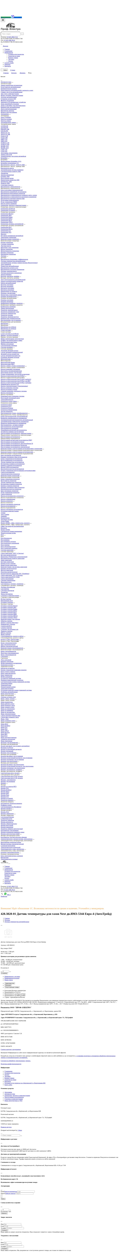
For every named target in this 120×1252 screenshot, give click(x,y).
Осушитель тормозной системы (11, 678)
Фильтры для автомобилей (9, 742)
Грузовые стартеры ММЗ (9, 614)
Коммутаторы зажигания (9, 565)
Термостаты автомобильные (10, 266)
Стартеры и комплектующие (10, 595)
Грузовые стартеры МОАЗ (9, 616)
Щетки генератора (7, 249)
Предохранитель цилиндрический (12, 426)
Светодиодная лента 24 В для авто (12, 776)
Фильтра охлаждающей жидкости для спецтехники (17, 766)
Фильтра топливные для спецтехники (13, 768)
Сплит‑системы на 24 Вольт (10, 333)
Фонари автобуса (6, 808)
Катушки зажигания (7, 562)
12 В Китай (4, 126)
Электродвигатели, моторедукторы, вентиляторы (16, 839)
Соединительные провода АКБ (11, 171)
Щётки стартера (6, 633)
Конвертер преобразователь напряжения (14, 418)
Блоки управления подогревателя (11, 459)
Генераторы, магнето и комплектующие (13, 205)
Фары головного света (8, 720)
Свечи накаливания (7, 578)
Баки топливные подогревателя (11, 455)
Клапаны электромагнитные (10, 852)
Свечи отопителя (6, 494)
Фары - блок (5, 719)
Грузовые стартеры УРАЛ (9, 617)
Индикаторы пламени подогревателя (12, 464)
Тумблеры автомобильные (9, 692)
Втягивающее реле (7, 600)
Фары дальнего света (7, 707)
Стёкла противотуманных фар (10, 715)
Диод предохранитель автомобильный (13, 279)
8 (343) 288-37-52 (12, 37)
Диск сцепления (6, 660)
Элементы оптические (8, 739)
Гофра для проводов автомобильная (12, 526)
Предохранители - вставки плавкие (12, 425)
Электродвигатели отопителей (10, 847)
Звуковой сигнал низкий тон (10, 354)
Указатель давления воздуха (10, 317)
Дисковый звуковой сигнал (9, 350)
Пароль (8, 1193)
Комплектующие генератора (10, 239)
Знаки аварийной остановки (10, 104)
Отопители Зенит (6, 404)
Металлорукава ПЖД (7, 364)
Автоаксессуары (6, 82)
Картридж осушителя (7, 668)
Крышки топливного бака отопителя (12, 487)
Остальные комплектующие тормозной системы (16, 690)
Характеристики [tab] (9, 983)
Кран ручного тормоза (8, 671)
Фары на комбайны (7, 710)
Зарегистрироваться (10, 1191)
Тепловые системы (7, 519)
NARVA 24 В (5, 144)
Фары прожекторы (7, 702)
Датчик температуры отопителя (11, 482)
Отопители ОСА (6, 406)
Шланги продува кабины (9, 112)
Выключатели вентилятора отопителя (13, 193)
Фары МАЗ (4, 724)
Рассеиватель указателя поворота (11, 803)
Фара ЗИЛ (4, 734)
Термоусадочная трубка (8, 533)
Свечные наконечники (8, 580)
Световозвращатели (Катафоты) (11, 807)
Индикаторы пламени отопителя (11, 484)
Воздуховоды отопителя (8, 480)
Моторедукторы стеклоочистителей (12, 844)
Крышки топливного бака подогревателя (14, 457)
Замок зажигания (6, 560)
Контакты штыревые (7, 290)
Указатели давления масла (9, 310)
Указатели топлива (7, 315)
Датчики (3, 256)
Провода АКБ (5, 183)
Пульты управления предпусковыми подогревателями (18, 470)
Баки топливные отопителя (9, 491)
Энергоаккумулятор (7, 688)
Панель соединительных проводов (12, 281)
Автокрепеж (5, 114)
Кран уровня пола (6, 675)
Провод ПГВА (5, 529)
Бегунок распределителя (8, 555)
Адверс (3, 513)
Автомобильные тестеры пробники (12, 170)
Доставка (11, 59)
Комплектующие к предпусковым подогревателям (17, 452)
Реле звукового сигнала (8, 541)
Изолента (4, 528)
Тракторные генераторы (8, 237)
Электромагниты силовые (9, 859)
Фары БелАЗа (5, 732)
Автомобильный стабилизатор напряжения (14, 421)
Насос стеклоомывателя (8, 655)
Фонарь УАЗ (5, 788)
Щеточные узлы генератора (9, 247)
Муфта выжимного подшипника (11, 663)
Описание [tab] (8, 985)
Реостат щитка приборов (9, 203)
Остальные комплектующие (10, 511)
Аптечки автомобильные (9, 97)
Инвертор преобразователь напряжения (13, 423)
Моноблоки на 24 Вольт (8, 328)
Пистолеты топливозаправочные (11, 371)
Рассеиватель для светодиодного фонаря (14, 837)
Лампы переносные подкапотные (11, 85)
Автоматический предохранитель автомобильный (17, 420)
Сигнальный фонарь (7, 817)
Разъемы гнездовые (7, 300)
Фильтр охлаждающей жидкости (11, 749)
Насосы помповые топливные (10, 369)
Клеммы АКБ (5, 176)
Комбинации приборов (8, 306)
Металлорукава (6, 359)
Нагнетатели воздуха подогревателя (12, 469)
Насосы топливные (7, 393)
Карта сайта (8, 1085)
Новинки (7, 64)
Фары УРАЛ (5, 731)
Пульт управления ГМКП (9, 202)
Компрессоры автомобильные (10, 107)
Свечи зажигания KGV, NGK (10, 577)
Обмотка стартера (6, 621)
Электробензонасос (7, 399)
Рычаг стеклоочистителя (8, 643)
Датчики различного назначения (11, 273)
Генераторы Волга (6, 229)
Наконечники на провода (9, 291)
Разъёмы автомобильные (9, 296)
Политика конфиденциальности (11, 1064)
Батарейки (4, 158)
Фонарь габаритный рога (9, 823)
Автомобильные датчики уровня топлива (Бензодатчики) (19, 263)
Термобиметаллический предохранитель (14, 430)
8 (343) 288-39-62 (9, 40)
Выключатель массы (7, 168)
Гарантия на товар (14, 56)
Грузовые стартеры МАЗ (8, 612)
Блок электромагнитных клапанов (12, 856)
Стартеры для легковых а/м (9, 629)
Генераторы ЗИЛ (6, 215)
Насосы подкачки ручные (9, 389)
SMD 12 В (4, 139)
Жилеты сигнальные (7, 100)
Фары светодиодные (7, 693)
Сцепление (4, 656)
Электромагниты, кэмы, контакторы (12, 849)
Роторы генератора (7, 242)
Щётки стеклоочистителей (9, 646)
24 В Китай (4, 127)
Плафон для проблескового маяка (11, 340)
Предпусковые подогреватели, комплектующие (16, 433)
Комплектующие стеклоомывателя (12, 648)
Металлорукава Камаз (8, 362)
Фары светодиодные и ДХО (13, 1100)
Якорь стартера (5, 634)
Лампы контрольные (7, 308)
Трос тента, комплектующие (10, 94)
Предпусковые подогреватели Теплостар (14, 445)
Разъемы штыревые (7, 301)
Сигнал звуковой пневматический (12, 352)
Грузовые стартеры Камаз (9, 609)
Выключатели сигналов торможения (12, 269)
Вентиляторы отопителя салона (11, 842)
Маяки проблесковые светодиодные (12, 339)
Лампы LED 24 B (6, 154)
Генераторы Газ (6, 230)
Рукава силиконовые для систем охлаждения (15, 374)
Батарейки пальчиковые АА (10, 163)
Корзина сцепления (7, 661)
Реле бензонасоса (6, 538)
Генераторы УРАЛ (6, 222)
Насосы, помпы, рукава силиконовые (13, 366)
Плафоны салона (6, 805)
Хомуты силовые (6, 119)
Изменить (4, 1213)
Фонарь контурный (7, 825)
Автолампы (8, 1092)
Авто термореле (6, 264)
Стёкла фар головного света (10, 717)
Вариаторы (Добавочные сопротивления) (14, 557)
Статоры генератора (7, 244)
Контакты (7, 66)
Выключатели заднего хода (9, 268)
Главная (7, 49)
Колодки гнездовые (7, 284)
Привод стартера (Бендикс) (9, 622)
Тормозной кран (6, 685)
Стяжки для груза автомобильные (11, 92)
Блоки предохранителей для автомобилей (14, 416)
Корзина (23, 73)
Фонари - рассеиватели (8, 780)
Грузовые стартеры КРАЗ (9, 611)
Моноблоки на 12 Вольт (8, 327)
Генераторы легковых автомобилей (12, 224)
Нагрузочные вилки (7, 178)
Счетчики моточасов (7, 590)
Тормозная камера (6, 683)
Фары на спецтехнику (8, 709)
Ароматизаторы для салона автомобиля (13, 156)
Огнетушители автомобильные (11, 87)
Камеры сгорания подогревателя (11, 465)
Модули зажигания (7, 570)
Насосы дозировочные (8, 499)
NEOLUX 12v (5, 132)
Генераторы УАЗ (6, 232)
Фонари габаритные (7, 813)
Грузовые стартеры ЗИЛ (8, 607)
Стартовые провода (7, 185)
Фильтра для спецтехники (9, 761)
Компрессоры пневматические (10, 318)
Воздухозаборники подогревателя (11, 460)
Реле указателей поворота (9, 548)
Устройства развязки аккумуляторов (12, 431)
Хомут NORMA (6, 117)
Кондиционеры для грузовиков (11, 320)
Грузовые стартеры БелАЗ (9, 606)
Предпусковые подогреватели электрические (15, 447)
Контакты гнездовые (7, 288)
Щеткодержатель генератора (10, 251)
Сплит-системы (6, 330)
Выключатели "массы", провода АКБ (13, 165)
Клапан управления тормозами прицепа (13, 670)
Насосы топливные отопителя (10, 504)
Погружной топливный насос (10, 398)
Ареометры (4, 173)
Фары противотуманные (8, 737)
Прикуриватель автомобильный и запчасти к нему (17, 90)
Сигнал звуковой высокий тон (10, 355)
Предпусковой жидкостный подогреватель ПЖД (16, 440)
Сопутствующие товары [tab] (12, 987)
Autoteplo (4, 516)
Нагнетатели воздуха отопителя (11, 489)
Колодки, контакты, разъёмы (10, 276)
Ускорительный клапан (8, 687)
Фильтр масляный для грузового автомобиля (15, 746)
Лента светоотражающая (8, 109)
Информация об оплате (11, 978)
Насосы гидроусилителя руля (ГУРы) (12, 376)
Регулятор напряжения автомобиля (12, 235)
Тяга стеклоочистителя (8, 644)
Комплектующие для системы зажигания (14, 567)
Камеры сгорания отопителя (10, 486)
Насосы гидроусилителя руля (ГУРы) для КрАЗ (16, 379)
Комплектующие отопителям (10, 475)
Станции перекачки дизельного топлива (14, 391)
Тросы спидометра (7, 594)
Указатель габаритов (7, 820)
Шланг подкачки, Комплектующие (12, 95)
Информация (8, 52)
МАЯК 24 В (5, 148)
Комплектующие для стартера (10, 619)
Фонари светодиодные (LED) (10, 834)
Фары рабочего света (7, 704)
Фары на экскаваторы (8, 712)
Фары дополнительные (8, 714)
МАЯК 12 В (5, 146)
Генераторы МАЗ (6, 220)
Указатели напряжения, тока (10, 312)
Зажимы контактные (7, 175)
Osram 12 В (4, 136)
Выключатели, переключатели (10, 186)
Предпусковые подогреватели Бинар (12, 442)
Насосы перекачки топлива (9, 388)
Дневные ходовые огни (8, 697)
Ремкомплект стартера (8, 624)
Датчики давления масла (9, 271)
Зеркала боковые (6, 274)
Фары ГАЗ (4, 727)
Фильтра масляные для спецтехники (12, 764)
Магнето (3, 234)
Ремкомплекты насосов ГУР (10, 384)
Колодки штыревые (7, 286)
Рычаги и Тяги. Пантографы (10, 639)
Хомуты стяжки (6, 121)
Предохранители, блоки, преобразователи (14, 413)
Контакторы (5, 857)
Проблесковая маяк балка (9, 342)
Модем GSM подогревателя (9, 467)
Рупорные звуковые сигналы (10, 357)
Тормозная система (7, 665)
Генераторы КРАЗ (6, 219)
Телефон (3, 1228)
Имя (2, 1224)
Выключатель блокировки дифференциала (14, 259)
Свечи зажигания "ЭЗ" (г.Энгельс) (12, 575)
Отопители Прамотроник (9, 410)
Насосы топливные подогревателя (12, 509)
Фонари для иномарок (8, 781)
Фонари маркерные (7, 827)
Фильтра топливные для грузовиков (12, 759)
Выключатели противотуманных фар (13, 198)
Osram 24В (4, 137)
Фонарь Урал (5, 795)
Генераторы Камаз (6, 217)
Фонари (3, 783)
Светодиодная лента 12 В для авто (12, 778)
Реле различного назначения (10, 543)
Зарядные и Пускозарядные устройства (13, 102)
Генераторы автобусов (8, 208)
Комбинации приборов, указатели (12, 303)
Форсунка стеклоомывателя (10, 653)
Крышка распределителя (8, 568)
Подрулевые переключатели (10, 200)
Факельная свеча (6, 582)
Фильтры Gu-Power (7, 747)
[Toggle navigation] (3, 20)
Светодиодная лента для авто (10, 773)
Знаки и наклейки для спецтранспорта (13, 105)
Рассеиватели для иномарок (10, 830)
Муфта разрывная (6, 676)
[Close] (1, 80)
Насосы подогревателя (8, 506)
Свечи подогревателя (7, 472)
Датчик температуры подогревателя (12, 462)
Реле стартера (5, 545)
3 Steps (20, 1130)
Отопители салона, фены (9, 401)
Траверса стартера (6, 631)
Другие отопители (7, 411)
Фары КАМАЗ (5, 725)
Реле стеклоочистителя (8, 546)
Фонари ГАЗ (5, 796)
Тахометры (4, 592)
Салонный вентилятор (8, 845)
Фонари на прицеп (7, 798)
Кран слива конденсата (8, 673)
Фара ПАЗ (4, 736)
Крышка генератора (7, 252)
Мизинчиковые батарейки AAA (11, 161)
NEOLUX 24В (5, 134)
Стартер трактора (6, 627)
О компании (8, 51)
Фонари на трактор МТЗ (8, 786)
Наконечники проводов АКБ (10, 180)
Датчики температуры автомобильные (13, 261)
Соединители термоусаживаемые (11, 531)
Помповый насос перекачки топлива (12, 396)
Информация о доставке (12, 976)
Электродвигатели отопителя (10, 474)
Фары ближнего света (8, 705)
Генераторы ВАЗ (6, 227)
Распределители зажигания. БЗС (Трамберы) (15, 573)
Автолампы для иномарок (9, 153)
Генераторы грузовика (8, 210)
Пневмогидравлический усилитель (12, 680)
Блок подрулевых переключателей (12, 190)
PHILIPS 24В (5, 129)
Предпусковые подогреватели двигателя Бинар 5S (17, 443)
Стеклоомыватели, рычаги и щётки (12, 636)
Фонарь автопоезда (7, 822)
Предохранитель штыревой (9, 428)
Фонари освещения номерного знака (12, 832)
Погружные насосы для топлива (11, 372)
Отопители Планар (7, 408)
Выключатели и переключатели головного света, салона (19, 195)
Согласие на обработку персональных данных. (16, 1061)
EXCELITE (4, 131)
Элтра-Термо (5, 521)
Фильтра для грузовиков (8, 753)
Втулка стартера (6, 599)
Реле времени (5, 540)
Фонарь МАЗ (5, 791)
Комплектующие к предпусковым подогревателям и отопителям (21, 448)
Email (9, 1191)
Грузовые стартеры (7, 602)
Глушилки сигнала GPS (8, 99)
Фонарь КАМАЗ (6, 790)
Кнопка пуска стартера (8, 563)
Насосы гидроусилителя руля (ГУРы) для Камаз (16, 382)
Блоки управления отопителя (10, 479)
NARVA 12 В (5, 143)
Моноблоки (4, 323)
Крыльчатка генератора (8, 254)
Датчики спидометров (8, 587)
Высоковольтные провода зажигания (12, 558)
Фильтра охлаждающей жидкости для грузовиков (16, 758)
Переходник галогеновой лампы (11, 295)
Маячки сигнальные (7, 344)
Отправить (5, 1230)
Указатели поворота (7, 800)
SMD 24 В (4, 141)
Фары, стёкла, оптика (8, 698)
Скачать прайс (9, 63)
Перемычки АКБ (6, 181)
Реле (2, 535)
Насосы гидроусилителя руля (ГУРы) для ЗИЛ (15, 381)
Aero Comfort (5, 514)
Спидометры (5, 589)
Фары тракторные (6, 741)
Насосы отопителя (7, 501)
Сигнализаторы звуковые (9, 345)
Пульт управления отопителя (10, 492)
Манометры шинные (7, 110)
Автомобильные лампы (8, 122)
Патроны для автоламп (8, 293)
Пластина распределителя (9, 572)
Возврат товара (13, 57)
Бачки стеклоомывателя (8, 651)
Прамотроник (5, 518)
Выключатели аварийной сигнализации (13, 192)
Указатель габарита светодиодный (12, 829)
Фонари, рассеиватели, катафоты (11, 769)
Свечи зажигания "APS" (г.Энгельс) (12, 553)
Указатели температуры (8, 313)
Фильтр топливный (7, 751)
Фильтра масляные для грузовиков (12, 756)
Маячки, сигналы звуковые (9, 335)
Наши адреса (8, 980)
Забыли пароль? (10, 1193)
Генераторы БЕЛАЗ (7, 214)
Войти (3, 1199)
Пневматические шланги (9, 88)
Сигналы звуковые (7, 347)
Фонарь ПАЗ (5, 812)
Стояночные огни (6, 818)
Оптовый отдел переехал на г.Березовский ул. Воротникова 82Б (24, 1083)
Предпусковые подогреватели (10, 437)
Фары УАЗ (4, 729)
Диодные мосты (6, 246)
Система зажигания (7, 550)
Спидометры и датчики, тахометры (12, 584)
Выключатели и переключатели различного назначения (18, 197)
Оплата (10, 61)
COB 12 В (4, 149)
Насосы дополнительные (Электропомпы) (14, 386)
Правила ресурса (6, 1127)
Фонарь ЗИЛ (5, 793)
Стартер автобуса (6, 626)
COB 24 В (4, 151)
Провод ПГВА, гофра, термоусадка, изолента (15, 523)
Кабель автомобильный (8, 283)
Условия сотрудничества (16, 54)
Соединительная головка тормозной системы (15, 682)
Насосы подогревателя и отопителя (12, 496)
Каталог (14, 73)
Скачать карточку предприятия (11, 1049)
